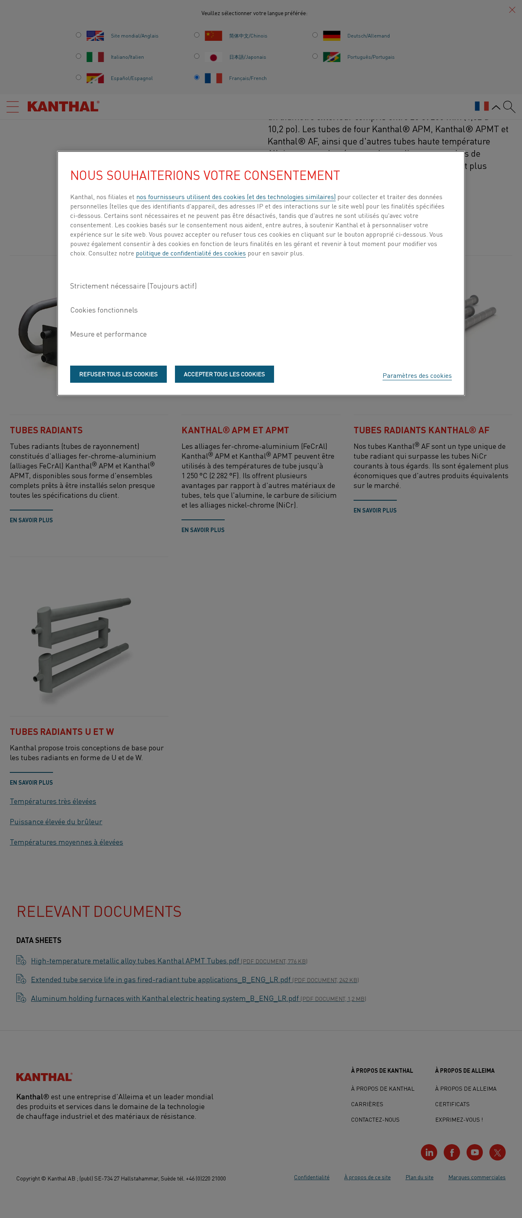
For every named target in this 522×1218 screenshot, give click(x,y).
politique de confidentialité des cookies (191, 252)
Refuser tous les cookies (118, 374)
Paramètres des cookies (417, 375)
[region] (261, 273)
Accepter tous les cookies (224, 374)
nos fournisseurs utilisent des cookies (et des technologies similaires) (236, 196)
